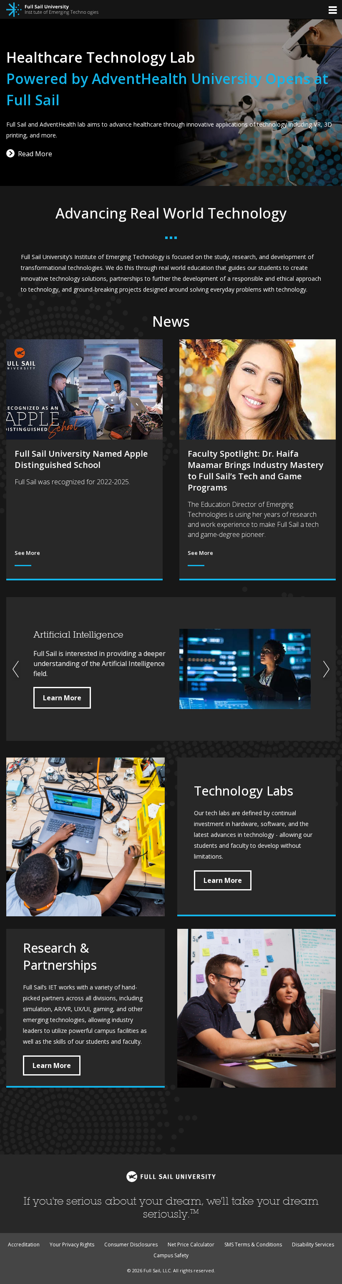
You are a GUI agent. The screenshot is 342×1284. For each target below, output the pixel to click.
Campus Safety (171, 1255)
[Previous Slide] (16, 669)
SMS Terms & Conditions (253, 1244)
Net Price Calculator (191, 1244)
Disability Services (313, 1244)
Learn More (62, 697)
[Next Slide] (326, 669)
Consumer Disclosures (131, 1244)
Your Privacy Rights (72, 1244)
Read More (35, 153)
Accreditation (24, 1244)
